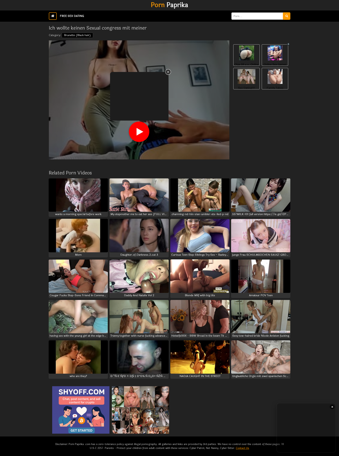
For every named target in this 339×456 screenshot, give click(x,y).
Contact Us (242, 448)
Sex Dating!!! (246, 88)
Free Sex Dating (72, 16)
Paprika (169, 5)
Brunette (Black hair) (77, 35)
